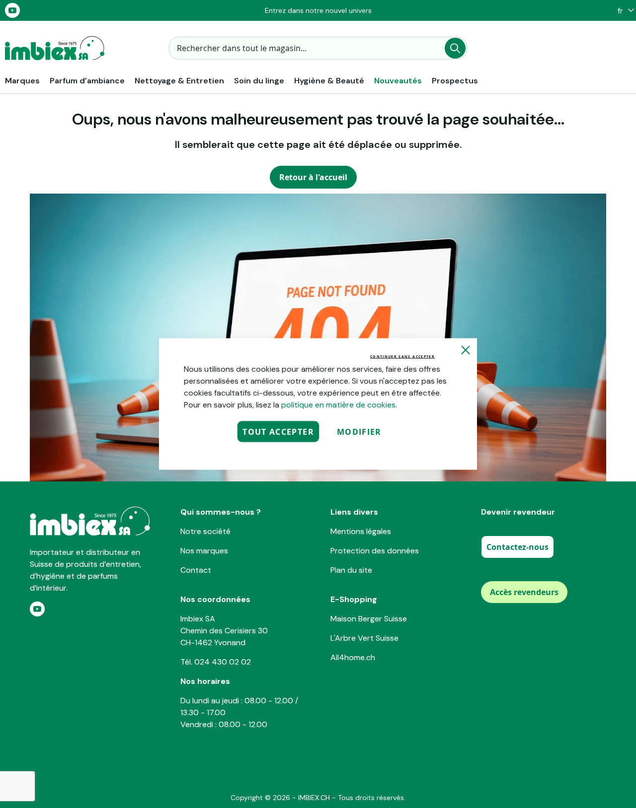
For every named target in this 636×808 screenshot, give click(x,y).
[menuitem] (22, 80)
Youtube (12, 10)
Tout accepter (278, 431)
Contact (195, 570)
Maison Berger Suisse (368, 618)
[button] (623, 10)
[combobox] (318, 48)
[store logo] (54, 48)
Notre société (205, 531)
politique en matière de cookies (338, 405)
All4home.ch (352, 657)
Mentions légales (360, 531)
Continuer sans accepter (402, 356)
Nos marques (204, 550)
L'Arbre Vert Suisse (364, 638)
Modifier (359, 431)
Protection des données (374, 550)
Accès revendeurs (524, 592)
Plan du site (351, 570)
